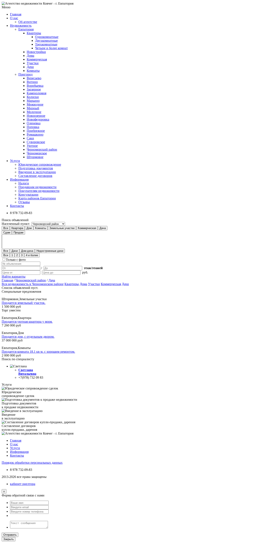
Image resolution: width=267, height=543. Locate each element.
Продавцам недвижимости (37, 187)
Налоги (23, 183)
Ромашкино (35, 134)
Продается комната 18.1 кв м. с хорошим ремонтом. (38, 351)
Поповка (33, 127)
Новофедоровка (38, 119)
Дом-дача (27, 250)
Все (5, 228)
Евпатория (26, 29)
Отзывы (24, 202)
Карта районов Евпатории (37, 198)
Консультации (28, 194)
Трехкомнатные (46, 44)
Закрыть (8, 539)
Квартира (17, 228)
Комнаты (33, 70)
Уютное (32, 145)
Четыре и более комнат (51, 48)
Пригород (25, 74)
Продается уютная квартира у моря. (27, 321)
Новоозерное (36, 115)
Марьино (33, 100)
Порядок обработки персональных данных (32, 462)
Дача (102, 228)
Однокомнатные (46, 37)
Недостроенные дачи (50, 250)
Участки (33, 63)
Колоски (33, 97)
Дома (30, 55)
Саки (30, 138)
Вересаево (34, 78)
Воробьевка (35, 85)
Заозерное (34, 89)
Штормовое (35, 157)
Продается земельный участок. (23, 303)
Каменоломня (36, 93)
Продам (18, 232)
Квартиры (34, 33)
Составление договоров (35, 176)
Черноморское (37, 153)
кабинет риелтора (22, 484)
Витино (32, 82)
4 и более (32, 255)
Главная (7, 280)
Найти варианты (13, 276)
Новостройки (36, 52)
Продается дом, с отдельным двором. (28, 336)
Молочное (34, 112)
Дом (29, 228)
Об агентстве (27, 22)
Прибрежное (36, 130)
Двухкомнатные (46, 40)
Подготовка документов (35, 168)
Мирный (33, 108)
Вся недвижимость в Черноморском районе (33, 284)
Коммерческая (37, 59)
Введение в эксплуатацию (37, 172)
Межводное (35, 104)
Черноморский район (42, 149)
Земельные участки (61, 228)
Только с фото (16, 259)
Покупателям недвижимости (38, 191)
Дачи (30, 67)
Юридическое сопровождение (39, 164)
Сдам (6, 232)
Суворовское (36, 142)
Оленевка (33, 123)
